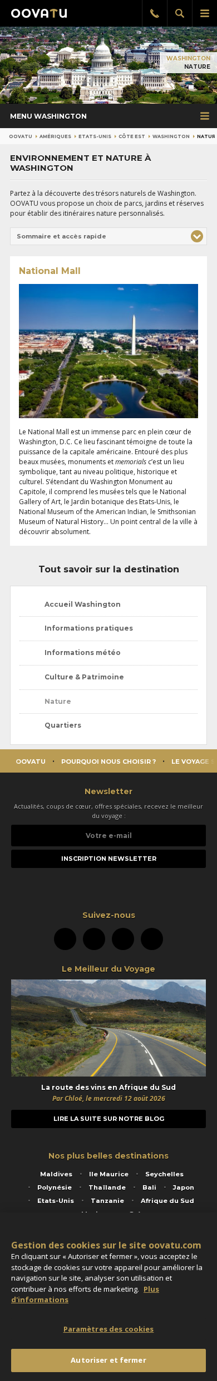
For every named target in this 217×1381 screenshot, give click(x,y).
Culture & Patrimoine (83, 677)
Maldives (56, 1174)
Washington (188, 58)
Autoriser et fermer (108, 1360)
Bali (149, 1187)
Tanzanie (107, 1201)
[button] (108, 236)
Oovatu (20, 136)
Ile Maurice (109, 1174)
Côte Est (132, 136)
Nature (57, 701)
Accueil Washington (82, 604)
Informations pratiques (88, 628)
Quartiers (62, 725)
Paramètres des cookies (108, 1329)
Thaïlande (107, 1187)
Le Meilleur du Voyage (108, 969)
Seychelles (164, 1174)
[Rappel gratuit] (154, 13)
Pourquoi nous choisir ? (108, 761)
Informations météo (82, 652)
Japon (183, 1187)
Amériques (55, 136)
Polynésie (54, 1187)
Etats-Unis (94, 136)
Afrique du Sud (167, 1201)
